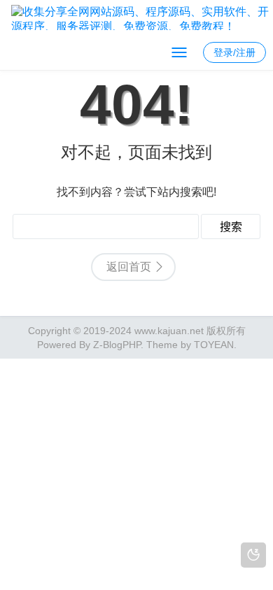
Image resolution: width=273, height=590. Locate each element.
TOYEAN (214, 344)
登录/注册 (234, 52)
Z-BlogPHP (117, 344)
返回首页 (128, 267)
